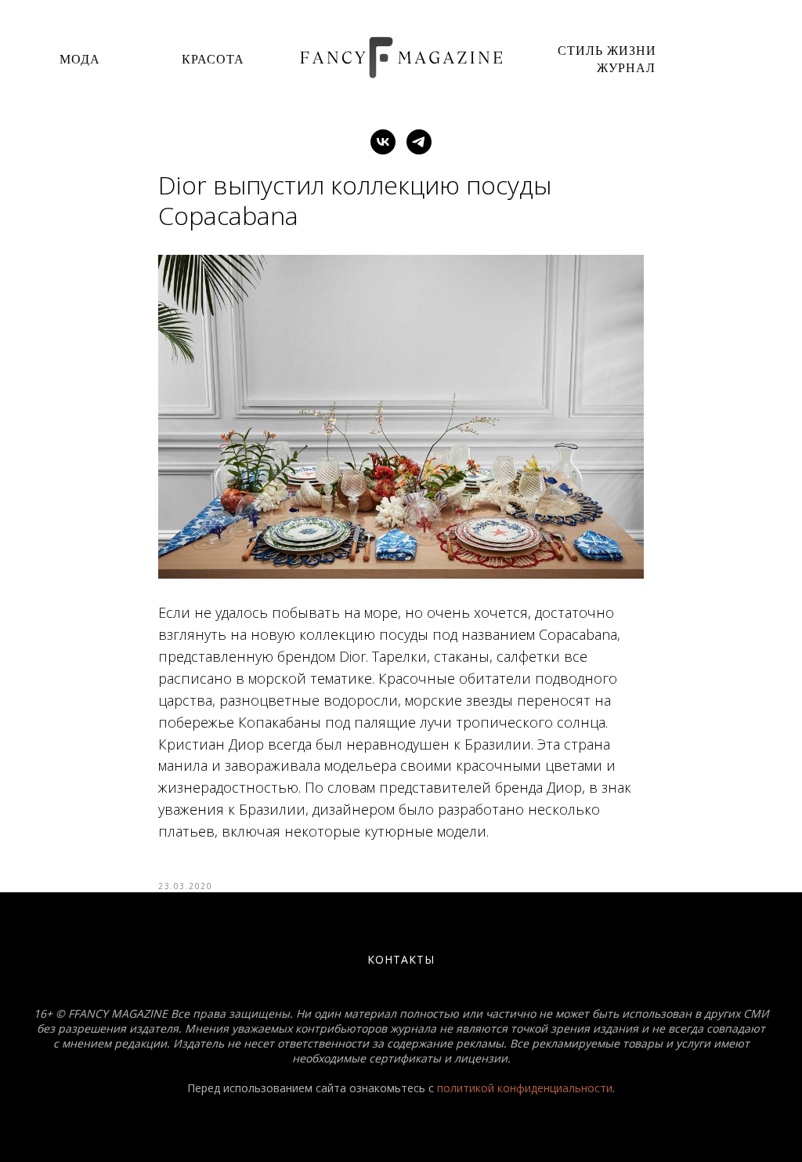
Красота (213, 58)
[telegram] (419, 141)
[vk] (383, 141)
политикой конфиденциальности (524, 1087)
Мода (80, 58)
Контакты (401, 959)
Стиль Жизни (607, 50)
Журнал (626, 67)
